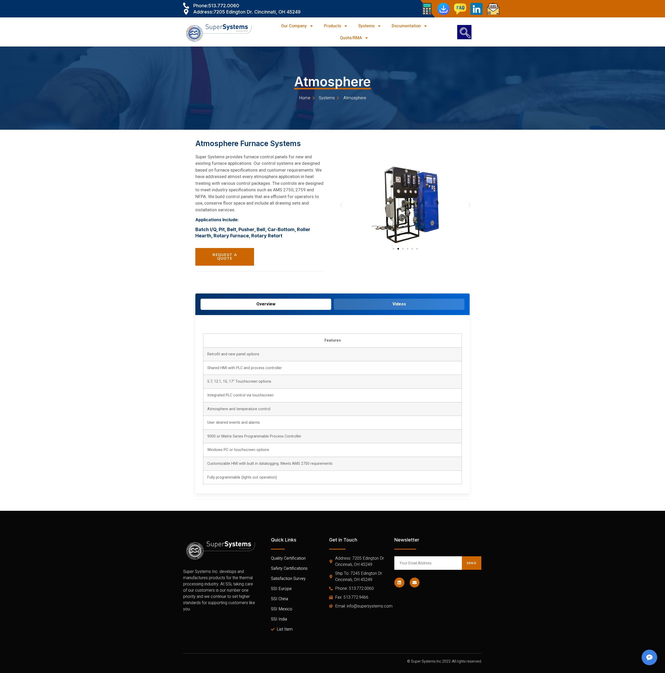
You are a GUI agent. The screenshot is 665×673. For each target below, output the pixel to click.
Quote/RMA (351, 38)
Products (332, 26)
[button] (341, 205)
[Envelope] (415, 582)
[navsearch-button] (464, 32)
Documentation (406, 26)
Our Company (294, 26)
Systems (366, 26)
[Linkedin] (399, 582)
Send (471, 563)
